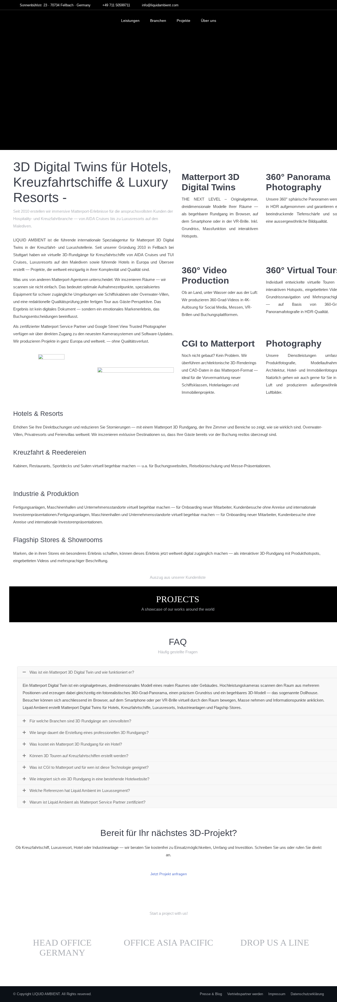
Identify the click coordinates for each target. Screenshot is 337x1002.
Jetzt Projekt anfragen (168, 874)
